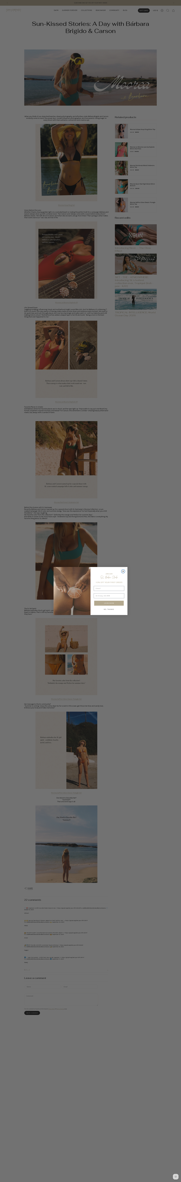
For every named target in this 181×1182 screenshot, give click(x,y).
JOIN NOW (109, 603)
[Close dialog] (123, 571)
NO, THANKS (109, 609)
